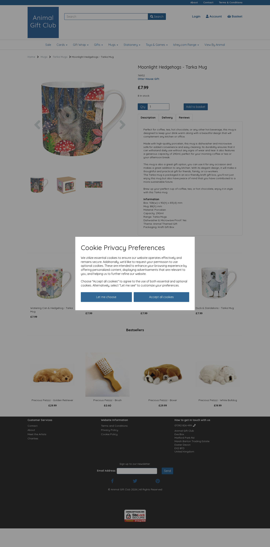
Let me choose (106, 297)
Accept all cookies (161, 297)
